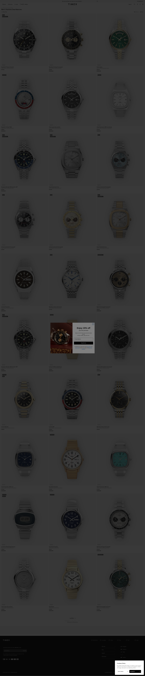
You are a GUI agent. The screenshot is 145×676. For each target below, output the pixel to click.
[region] (129, 667)
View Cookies (120, 671)
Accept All (132, 671)
